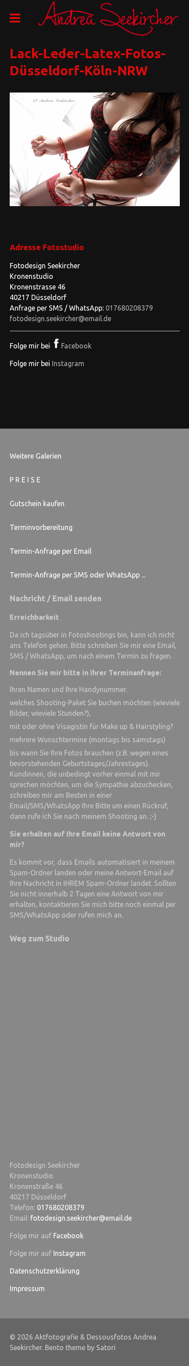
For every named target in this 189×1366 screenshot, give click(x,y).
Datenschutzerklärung (45, 1271)
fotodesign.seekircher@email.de (60, 318)
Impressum (27, 1288)
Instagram (68, 363)
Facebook (76, 346)
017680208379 (129, 308)
